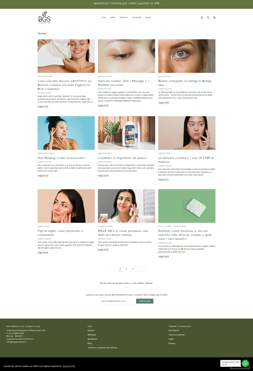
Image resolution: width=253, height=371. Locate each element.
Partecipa (144, 301)
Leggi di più (43, 106)
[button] (104, 17)
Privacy (172, 343)
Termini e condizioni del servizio (102, 347)
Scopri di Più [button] (69, 366)
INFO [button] (90, 326)
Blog (90, 343)
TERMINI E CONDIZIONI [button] (180, 326)
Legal (171, 339)
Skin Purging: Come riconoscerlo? (61, 158)
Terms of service (176, 334)
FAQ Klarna (174, 330)
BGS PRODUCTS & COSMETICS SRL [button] (23, 326)
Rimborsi (92, 334)
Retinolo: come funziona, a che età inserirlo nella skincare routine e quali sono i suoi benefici (185, 235)
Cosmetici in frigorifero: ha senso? (122, 158)
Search (91, 330)
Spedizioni (92, 339)
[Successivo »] (141, 269)
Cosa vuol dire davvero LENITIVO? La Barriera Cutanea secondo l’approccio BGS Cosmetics (64, 85)
